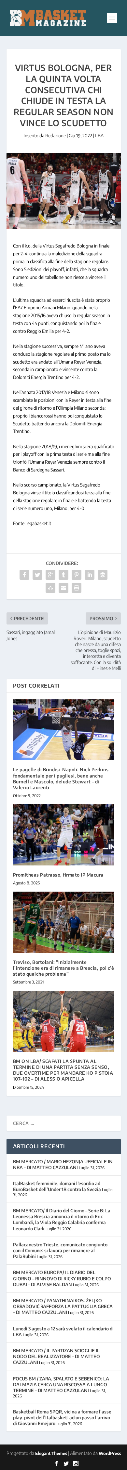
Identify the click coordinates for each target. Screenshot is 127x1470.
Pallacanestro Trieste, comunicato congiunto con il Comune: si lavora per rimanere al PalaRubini (60, 1250)
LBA (99, 135)
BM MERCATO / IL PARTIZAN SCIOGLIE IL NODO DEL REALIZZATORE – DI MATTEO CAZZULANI (56, 1356)
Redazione (55, 135)
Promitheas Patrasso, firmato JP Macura (58, 875)
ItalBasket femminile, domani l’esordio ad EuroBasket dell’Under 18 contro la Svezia (57, 1186)
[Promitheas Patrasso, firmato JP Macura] (63, 834)
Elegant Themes (51, 1453)
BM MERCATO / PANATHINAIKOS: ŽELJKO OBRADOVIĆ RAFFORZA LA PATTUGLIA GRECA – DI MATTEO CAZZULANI (63, 1306)
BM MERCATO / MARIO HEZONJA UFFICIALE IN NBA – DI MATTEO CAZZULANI (63, 1164)
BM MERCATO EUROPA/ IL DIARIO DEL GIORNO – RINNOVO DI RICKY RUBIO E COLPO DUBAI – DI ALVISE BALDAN (62, 1278)
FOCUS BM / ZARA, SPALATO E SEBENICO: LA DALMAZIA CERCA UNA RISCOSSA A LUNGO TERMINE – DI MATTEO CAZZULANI (61, 1384)
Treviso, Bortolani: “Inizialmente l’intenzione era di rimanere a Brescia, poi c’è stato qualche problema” (63, 968)
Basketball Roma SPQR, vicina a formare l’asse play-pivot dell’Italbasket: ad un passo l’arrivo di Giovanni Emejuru (62, 1417)
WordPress (110, 1453)
